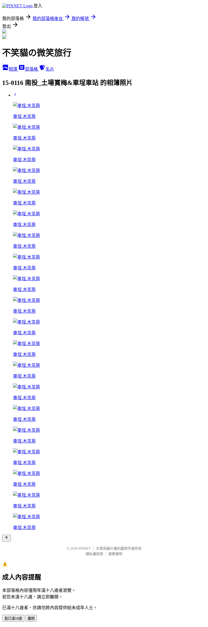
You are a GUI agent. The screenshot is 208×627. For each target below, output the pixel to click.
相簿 (13, 69)
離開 (31, 618)
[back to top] (6, 538)
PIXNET (85, 548)
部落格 (32, 69)
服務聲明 (115, 554)
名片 (50, 69)
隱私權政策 (94, 554)
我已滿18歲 (13, 618)
